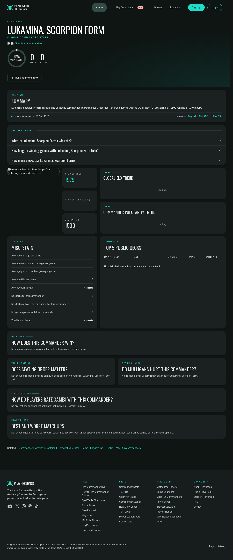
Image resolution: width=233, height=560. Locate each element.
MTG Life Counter (91, 520)
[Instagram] (24, 506)
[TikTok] (36, 506)
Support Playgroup (204, 496)
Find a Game (88, 505)
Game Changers (165, 492)
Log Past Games (90, 525)
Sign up (196, 7)
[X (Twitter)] (17, 506)
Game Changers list (92, 448)
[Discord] (9, 506)
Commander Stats (129, 487)
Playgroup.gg (21, 5)
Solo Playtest (89, 510)
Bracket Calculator (166, 506)
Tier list (109, 448)
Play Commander (129, 7)
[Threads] (30, 506)
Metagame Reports (167, 487)
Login (215, 7)
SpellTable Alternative (94, 500)
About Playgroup (203, 487)
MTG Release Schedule (169, 516)
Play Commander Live (93, 487)
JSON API (216, 116)
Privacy (222, 546)
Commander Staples (130, 501)
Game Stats (125, 521)
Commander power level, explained (38, 448)
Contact (198, 506)
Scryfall (192, 116)
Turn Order (125, 511)
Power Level (163, 501)
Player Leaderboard (129, 516)
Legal (212, 546)
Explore (174, 7)
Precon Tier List (165, 511)
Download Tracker (91, 530)
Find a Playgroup (203, 492)
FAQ (196, 501)
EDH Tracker (20, 9)
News (160, 521)
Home (99, 7)
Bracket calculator (69, 448)
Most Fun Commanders (169, 496)
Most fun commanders (128, 448)
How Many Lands (128, 506)
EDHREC (203, 116)
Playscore (87, 515)
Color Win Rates (127, 496)
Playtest (158, 7)
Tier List (123, 492)
